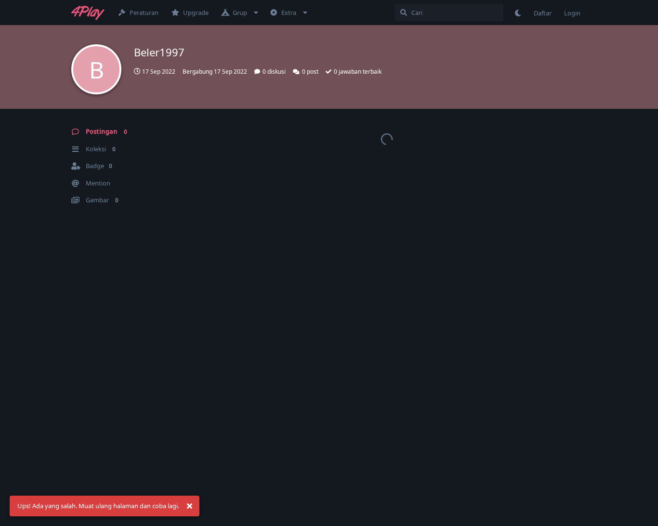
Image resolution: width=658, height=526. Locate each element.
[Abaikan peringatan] (189, 506)
